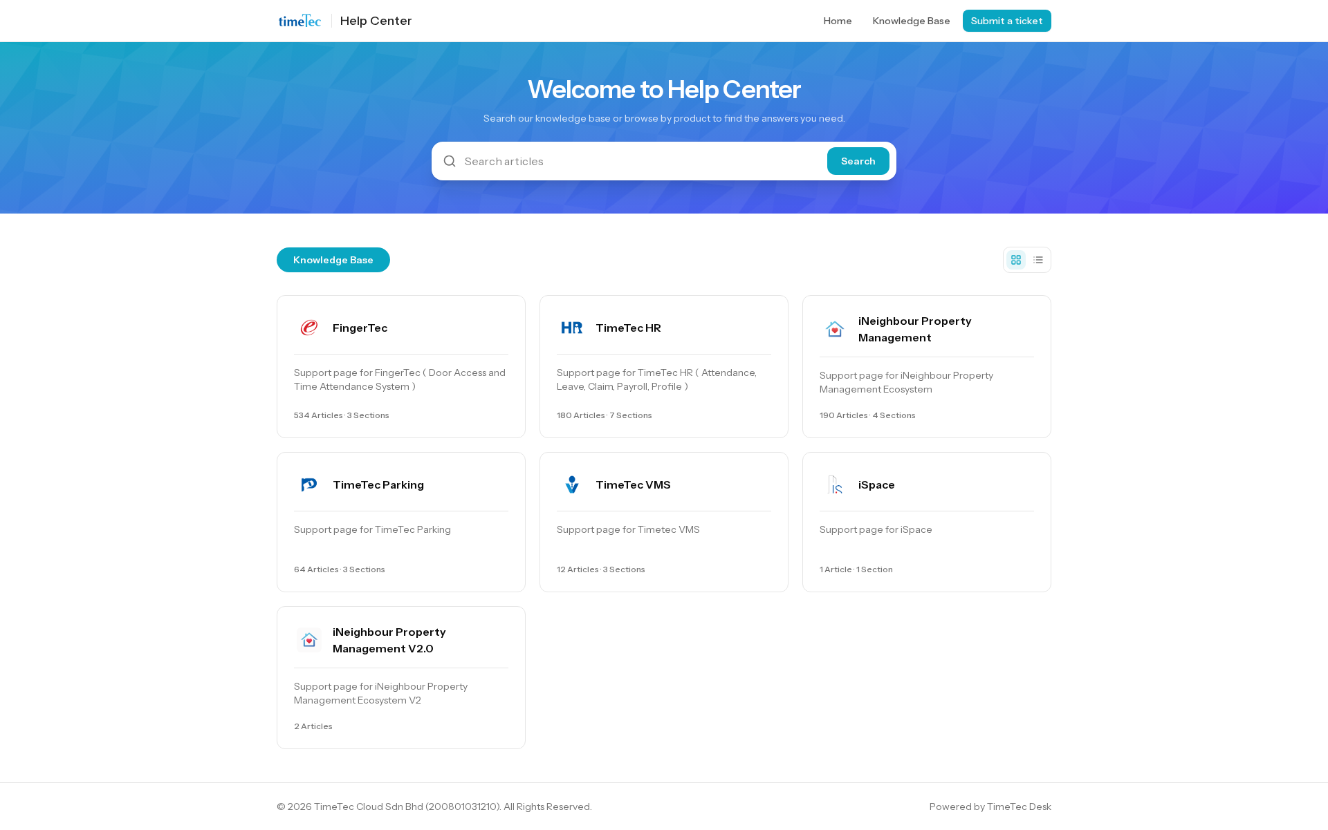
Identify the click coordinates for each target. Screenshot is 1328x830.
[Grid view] (1016, 260)
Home (838, 21)
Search (858, 161)
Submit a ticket (1007, 21)
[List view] (1038, 260)
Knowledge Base (911, 21)
